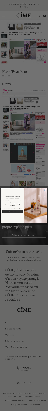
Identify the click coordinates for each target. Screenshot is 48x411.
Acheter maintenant (12, 211)
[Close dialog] (45, 190)
